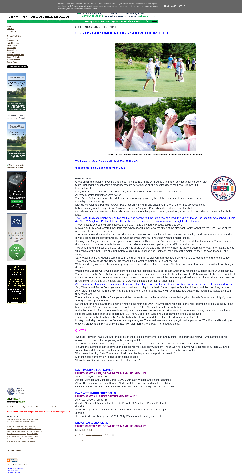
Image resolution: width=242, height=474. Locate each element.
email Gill (10, 29)
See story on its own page (94, 435)
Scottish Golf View (14, 36)
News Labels (12, 45)
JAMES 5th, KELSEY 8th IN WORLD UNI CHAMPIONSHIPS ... (25, 424)
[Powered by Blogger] (12, 462)
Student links (12, 50)
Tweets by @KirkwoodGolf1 (17, 464)
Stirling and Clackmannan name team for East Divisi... (22, 419)
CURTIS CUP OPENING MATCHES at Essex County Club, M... (25, 431)
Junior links (11, 52)
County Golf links (13, 57)
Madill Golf (11, 38)
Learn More (170, 6)
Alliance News (12, 41)
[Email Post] (112, 435)
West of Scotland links (15, 55)
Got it (182, 6)
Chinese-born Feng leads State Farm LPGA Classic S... (23, 438)
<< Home (80, 440)
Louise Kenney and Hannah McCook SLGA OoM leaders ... (24, 429)
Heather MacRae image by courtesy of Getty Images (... (23, 436)
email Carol (11, 31)
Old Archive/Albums (14, 450)
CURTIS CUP (87, 430)
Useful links (11, 48)
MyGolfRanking (13, 43)
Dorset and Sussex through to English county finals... (22, 421)
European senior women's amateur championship (21, 426)
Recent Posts (12, 62)
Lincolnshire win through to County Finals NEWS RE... (22, 434)
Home (9, 26)
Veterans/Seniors (13, 59)
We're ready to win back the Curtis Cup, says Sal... (21, 441)
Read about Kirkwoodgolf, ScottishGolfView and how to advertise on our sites (37, 407)
